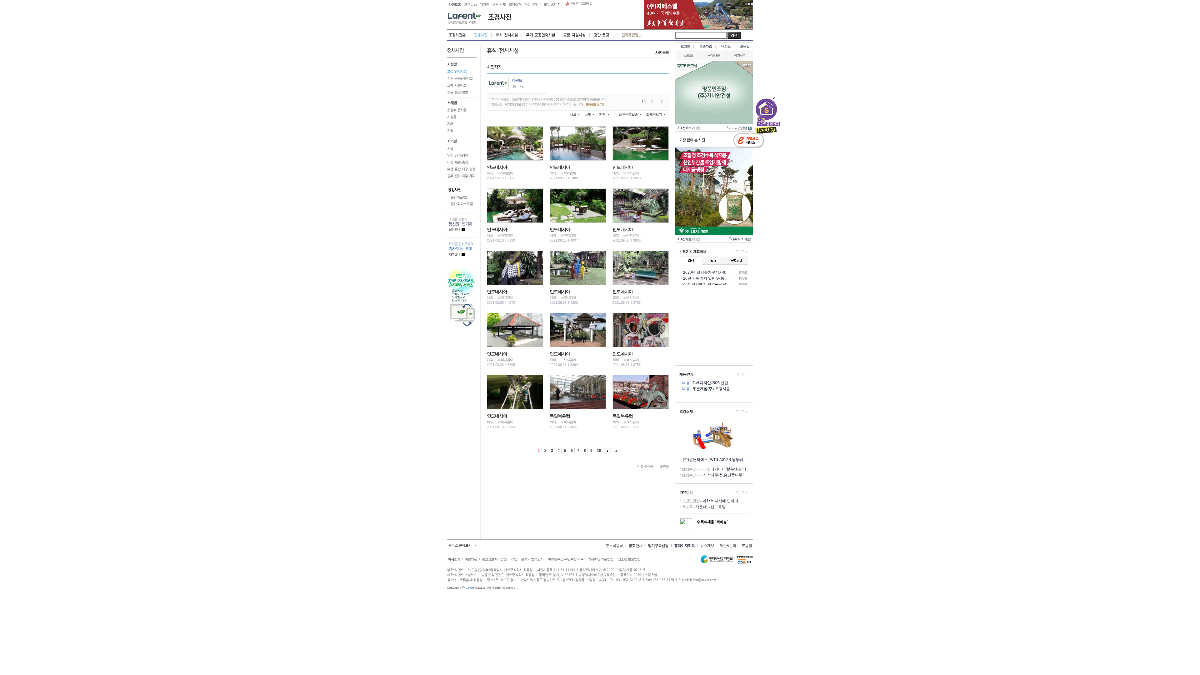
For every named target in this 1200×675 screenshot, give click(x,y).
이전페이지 (645, 466)
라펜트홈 (454, 4)
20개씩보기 (654, 114)
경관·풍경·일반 (462, 93)
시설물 (462, 116)
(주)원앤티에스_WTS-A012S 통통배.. (714, 460)
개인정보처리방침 (494, 559)
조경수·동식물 (462, 110)
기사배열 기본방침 (600, 559)
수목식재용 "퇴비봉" (712, 522)
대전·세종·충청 (462, 162)
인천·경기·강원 (462, 155)
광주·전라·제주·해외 (462, 177)
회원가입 (705, 46)
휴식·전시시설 (507, 35)
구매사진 (714, 55)
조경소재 (515, 4)
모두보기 (550, 4)
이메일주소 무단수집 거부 (565, 559)
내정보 (726, 46)
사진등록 (662, 52)
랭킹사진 (462, 188)
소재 (587, 114)
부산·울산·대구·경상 (462, 169)
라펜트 (517, 80)
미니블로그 (515, 86)
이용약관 (471, 559)
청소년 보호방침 (629, 559)
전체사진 (481, 35)
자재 (462, 123)
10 (599, 450)
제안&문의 (728, 545)
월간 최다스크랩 (462, 204)
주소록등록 (614, 545)
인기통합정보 (632, 35)
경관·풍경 (601, 35)
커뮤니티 (530, 4)
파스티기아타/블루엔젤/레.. (725, 469)
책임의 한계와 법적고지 (527, 559)
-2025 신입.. (711, 383)
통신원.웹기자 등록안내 (462, 225)
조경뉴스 (470, 4)
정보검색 (522, 86)
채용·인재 (499, 4)
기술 (462, 131)
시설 (573, 114)
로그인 (685, 46)
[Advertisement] (714, 328)
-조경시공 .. (712, 389)
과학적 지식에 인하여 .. (721, 501)
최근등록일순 (628, 114)
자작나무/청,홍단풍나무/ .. (724, 475)
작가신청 (740, 55)
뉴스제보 (707, 545)
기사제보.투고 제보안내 (462, 249)
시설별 (462, 63)
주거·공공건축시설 (540, 35)
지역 (602, 114)
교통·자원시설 (574, 35)
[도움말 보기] (594, 104)
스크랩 (688, 55)
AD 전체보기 (686, 128)
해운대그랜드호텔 (711, 507)
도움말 (744, 46)
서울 (462, 148)
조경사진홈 (458, 35)
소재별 (462, 102)
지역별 (462, 140)
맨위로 (664, 466)
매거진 (484, 4)
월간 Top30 (462, 198)
